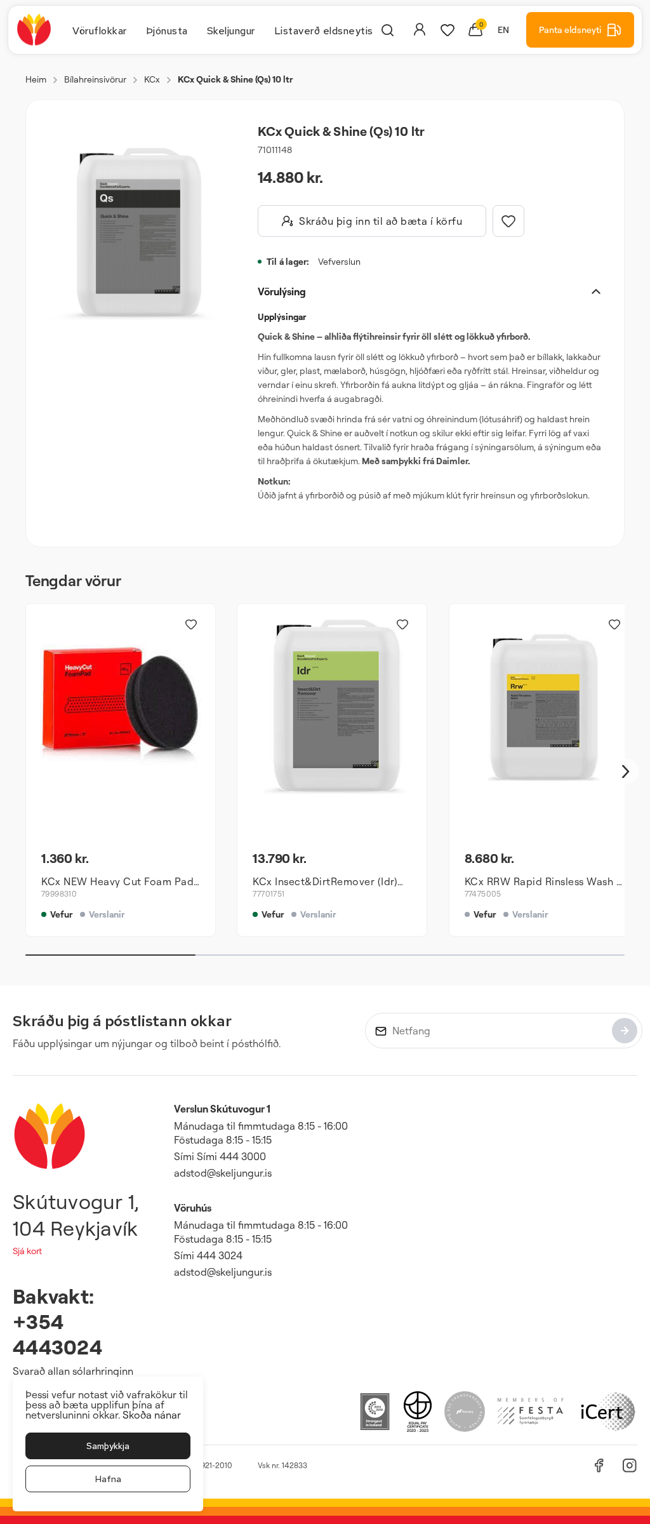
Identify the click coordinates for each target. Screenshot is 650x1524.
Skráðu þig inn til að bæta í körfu (380, 221)
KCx (152, 79)
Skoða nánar (152, 1414)
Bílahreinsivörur (95, 79)
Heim (35, 79)
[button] (133, 234)
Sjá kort (27, 1250)
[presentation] (99, 30)
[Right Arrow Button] (626, 772)
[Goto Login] (447, 30)
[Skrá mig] (624, 1030)
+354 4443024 (57, 1334)
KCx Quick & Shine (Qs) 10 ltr (235, 79)
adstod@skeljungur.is (223, 1172)
